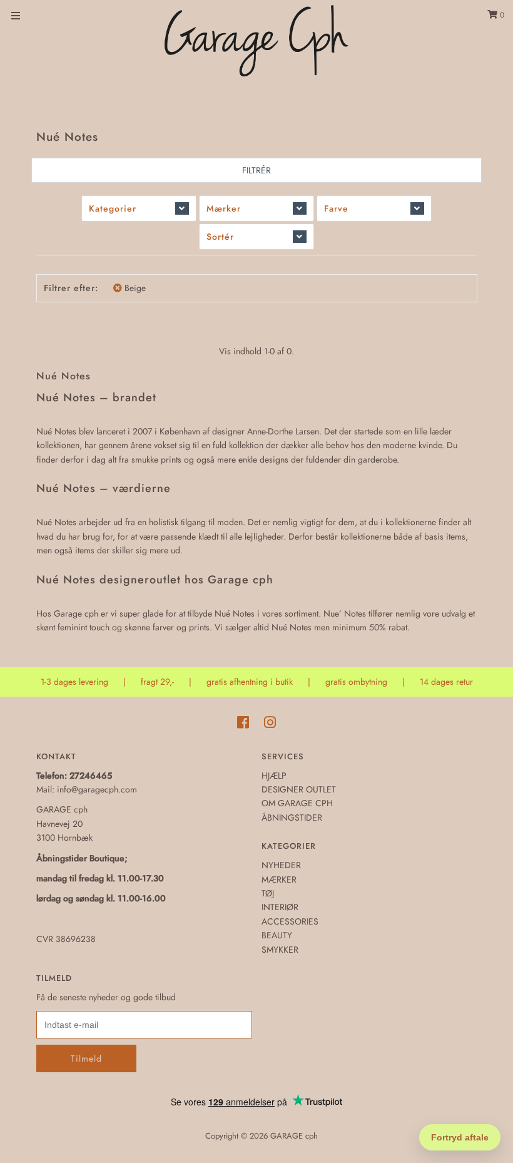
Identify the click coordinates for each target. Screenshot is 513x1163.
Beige (135, 288)
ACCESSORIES (290, 921)
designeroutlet (140, 579)
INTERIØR (280, 907)
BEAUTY (277, 935)
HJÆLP (274, 775)
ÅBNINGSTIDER (292, 817)
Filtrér (256, 170)
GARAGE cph (294, 1136)
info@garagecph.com (97, 789)
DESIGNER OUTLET (299, 789)
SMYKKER (280, 949)
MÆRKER (279, 879)
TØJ (268, 893)
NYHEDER (281, 865)
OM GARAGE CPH (297, 803)
